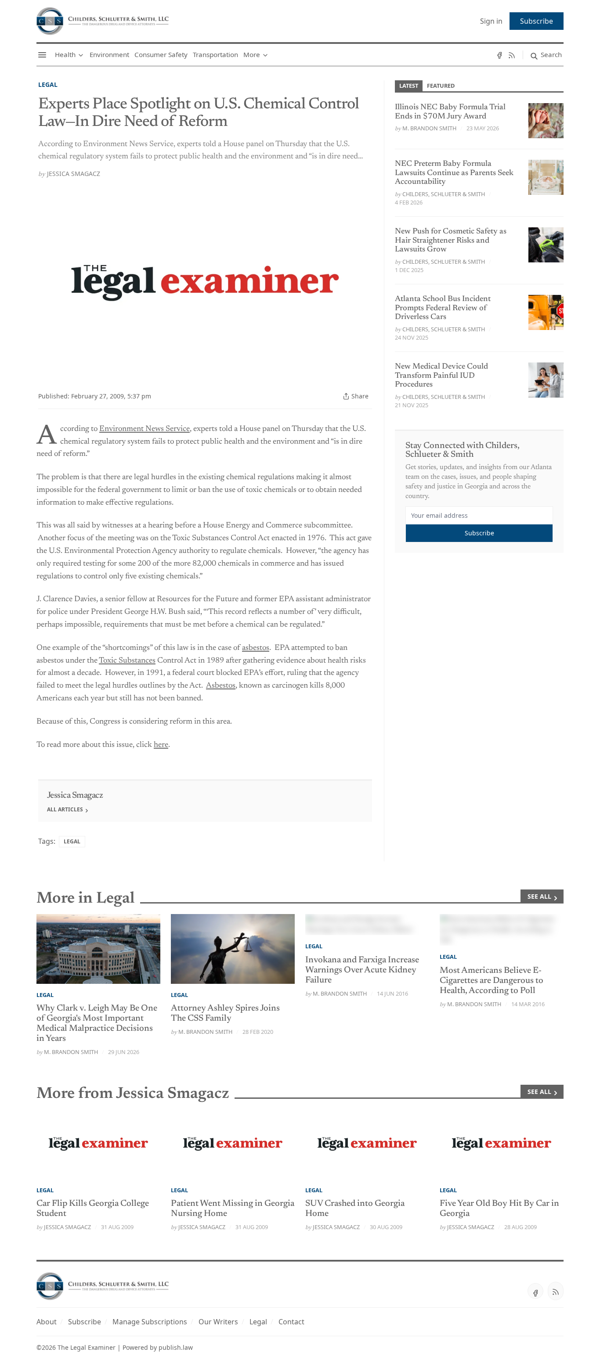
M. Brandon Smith (429, 128)
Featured (441, 86)
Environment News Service (144, 429)
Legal (48, 84)
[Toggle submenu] (80, 55)
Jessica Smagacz (73, 173)
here (161, 745)
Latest (408, 86)
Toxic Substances (127, 661)
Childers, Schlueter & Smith (443, 194)
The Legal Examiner (87, 1347)
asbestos (255, 648)
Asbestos (220, 686)
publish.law (176, 1347)
